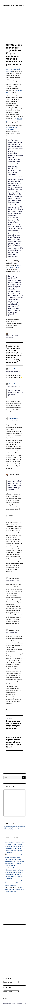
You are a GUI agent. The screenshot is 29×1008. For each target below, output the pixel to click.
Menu (6, 10)
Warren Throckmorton (13, 5)
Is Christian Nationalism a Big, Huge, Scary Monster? (12, 827)
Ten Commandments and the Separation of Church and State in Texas (14, 826)
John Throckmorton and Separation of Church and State (15, 883)
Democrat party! (10, 842)
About (5, 998)
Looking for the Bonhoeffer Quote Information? (11, 828)
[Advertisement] (13, 27)
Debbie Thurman (14, 369)
